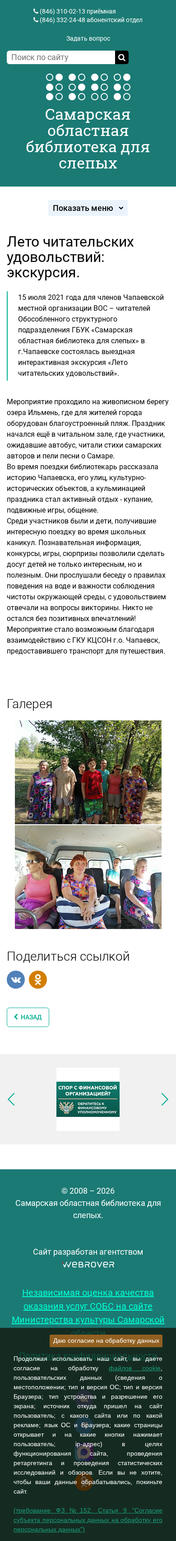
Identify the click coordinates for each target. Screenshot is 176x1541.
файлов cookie (135, 1368)
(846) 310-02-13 (62, 11)
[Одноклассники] (38, 980)
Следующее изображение (162, 1099)
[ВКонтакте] (16, 980)
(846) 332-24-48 (62, 19)
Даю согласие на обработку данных (106, 1340)
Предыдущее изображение (14, 1099)
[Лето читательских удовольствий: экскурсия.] (88, 771)
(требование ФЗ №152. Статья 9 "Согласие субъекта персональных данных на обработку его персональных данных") (88, 1520)
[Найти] (122, 57)
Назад (30, 1017)
